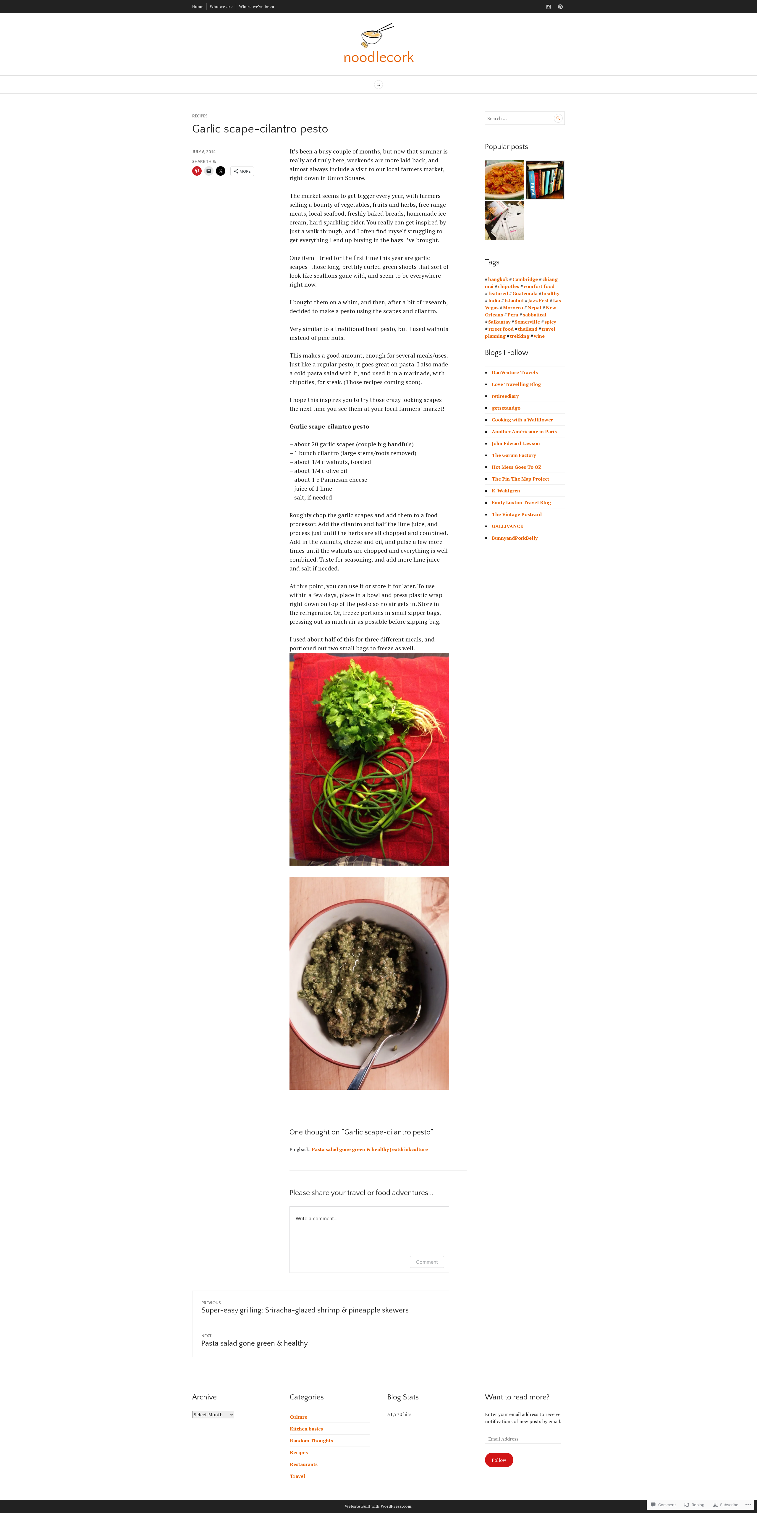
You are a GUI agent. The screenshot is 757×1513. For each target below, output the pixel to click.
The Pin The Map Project (520, 479)
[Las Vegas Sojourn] (504, 180)
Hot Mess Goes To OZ (516, 467)
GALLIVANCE (507, 526)
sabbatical (534, 314)
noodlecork (378, 57)
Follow (499, 1460)
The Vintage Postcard (517, 514)
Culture (298, 1417)
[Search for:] (525, 118)
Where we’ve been (256, 6)
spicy (550, 322)
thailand (527, 329)
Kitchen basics (306, 1428)
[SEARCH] (378, 84)
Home (197, 6)
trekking (519, 336)
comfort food (539, 286)
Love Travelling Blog (516, 384)
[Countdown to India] (504, 220)
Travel (297, 1476)
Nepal (534, 307)
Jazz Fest (538, 300)
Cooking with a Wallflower (522, 419)
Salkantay (499, 322)
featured (498, 293)
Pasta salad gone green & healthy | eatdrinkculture (370, 1149)
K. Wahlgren (506, 490)
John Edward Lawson (516, 443)
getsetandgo (506, 408)
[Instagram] (548, 6)
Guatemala (525, 293)
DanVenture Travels (515, 372)
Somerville (527, 322)
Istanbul (514, 300)
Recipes (200, 116)
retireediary (505, 396)
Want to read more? (517, 1397)
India (494, 300)
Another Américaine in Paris (524, 431)
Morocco (513, 307)
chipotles (508, 286)
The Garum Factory (514, 455)
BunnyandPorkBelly (515, 538)
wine (539, 336)
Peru (512, 314)
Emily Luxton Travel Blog (521, 502)
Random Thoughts (311, 1440)
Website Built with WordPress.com (378, 1506)
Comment (427, 1262)
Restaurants (304, 1464)
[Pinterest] (560, 6)
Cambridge (525, 279)
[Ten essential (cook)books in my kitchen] (545, 180)
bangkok (498, 279)
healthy (550, 293)
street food (501, 329)
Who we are (221, 6)
